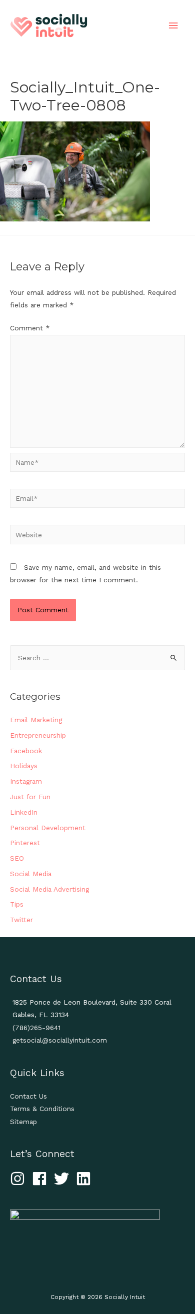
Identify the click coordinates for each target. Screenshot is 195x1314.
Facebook (26, 751)
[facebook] (42, 1178)
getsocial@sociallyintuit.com (59, 1040)
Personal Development (48, 828)
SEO (17, 858)
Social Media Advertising (49, 889)
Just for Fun (30, 797)
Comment (30, 328)
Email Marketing (36, 720)
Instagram (26, 781)
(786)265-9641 (36, 1028)
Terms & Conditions (42, 1109)
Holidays (24, 766)
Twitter (21, 920)
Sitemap (23, 1122)
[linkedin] (86, 1178)
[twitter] (64, 1178)
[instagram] (20, 1178)
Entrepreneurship (38, 735)
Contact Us (28, 1096)
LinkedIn (24, 812)
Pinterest (25, 843)
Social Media (31, 874)
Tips (17, 904)
